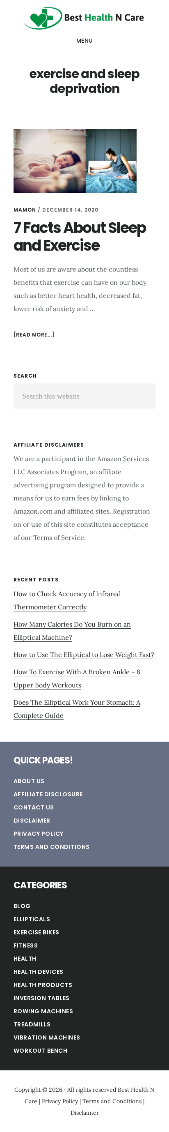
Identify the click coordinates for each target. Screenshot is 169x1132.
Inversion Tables (42, 998)
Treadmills (32, 1024)
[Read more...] (34, 335)
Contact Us (34, 807)
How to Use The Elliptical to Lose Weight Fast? (84, 654)
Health (25, 958)
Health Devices (39, 972)
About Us (29, 781)
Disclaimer (32, 820)
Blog (22, 906)
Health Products (43, 985)
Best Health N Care (84, 18)
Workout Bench (41, 1051)
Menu (84, 41)
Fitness (26, 945)
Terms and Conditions (52, 847)
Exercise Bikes (36, 932)
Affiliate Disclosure (48, 794)
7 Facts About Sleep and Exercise (80, 236)
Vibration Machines (47, 1037)
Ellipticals (32, 919)
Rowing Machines (43, 1011)
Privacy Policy (39, 834)
